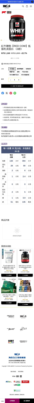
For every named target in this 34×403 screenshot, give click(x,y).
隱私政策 (12, 394)
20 (32, 40)
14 (22, 40)
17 (27, 40)
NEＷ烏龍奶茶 (25, 74)
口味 (2, 68)
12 (19, 40)
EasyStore (29, 366)
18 (29, 40)
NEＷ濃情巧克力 (14, 74)
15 (24, 40)
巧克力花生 (25, 71)
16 (26, 40)
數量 (2, 79)
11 (17, 40)
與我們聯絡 (20, 371)
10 (16, 40)
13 (21, 40)
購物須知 (22, 394)
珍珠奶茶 (28, 68)
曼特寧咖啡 (20, 68)
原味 (18, 71)
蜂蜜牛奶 (12, 71)
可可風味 (12, 68)
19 (31, 40)
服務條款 (17, 394)
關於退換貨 (13, 371)
